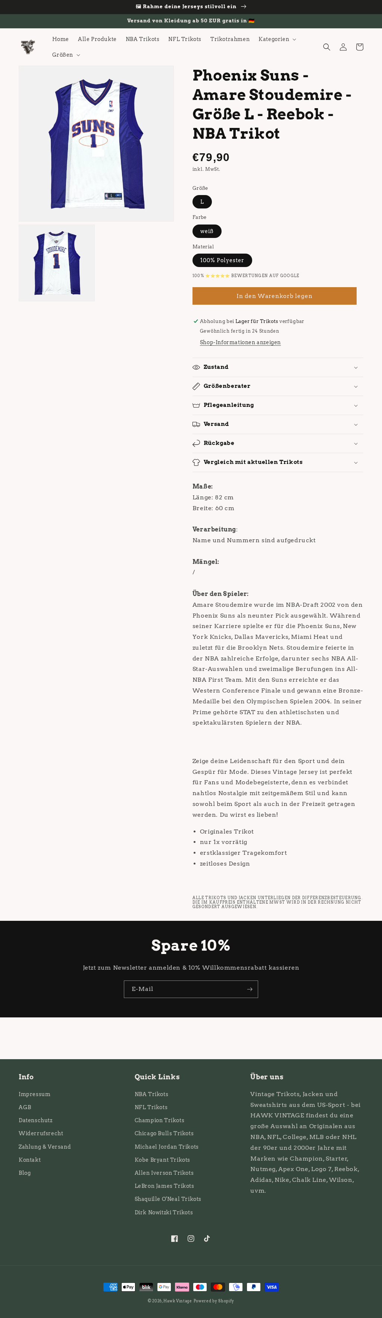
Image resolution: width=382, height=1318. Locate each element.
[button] (276, 39)
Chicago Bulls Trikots (164, 1133)
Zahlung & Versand (45, 1147)
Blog (25, 1173)
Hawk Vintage (177, 1301)
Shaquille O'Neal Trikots (168, 1199)
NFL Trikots (151, 1107)
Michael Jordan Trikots (167, 1147)
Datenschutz (36, 1120)
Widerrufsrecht (41, 1133)
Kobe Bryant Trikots (162, 1160)
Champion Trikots (160, 1120)
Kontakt (30, 1160)
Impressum (34, 1094)
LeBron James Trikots (164, 1186)
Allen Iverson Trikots (164, 1173)
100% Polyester (222, 260)
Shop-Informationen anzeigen (240, 342)
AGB (25, 1107)
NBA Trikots (152, 1094)
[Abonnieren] (249, 989)
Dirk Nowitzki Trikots (164, 1212)
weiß (207, 231)
